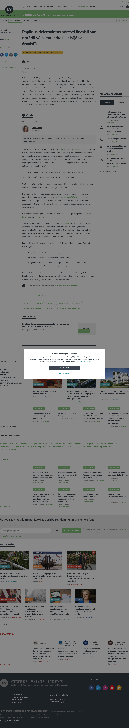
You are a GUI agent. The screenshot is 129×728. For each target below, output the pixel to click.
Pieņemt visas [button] (64, 367)
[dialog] (64, 364)
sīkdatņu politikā (85, 361)
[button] (64, 374)
